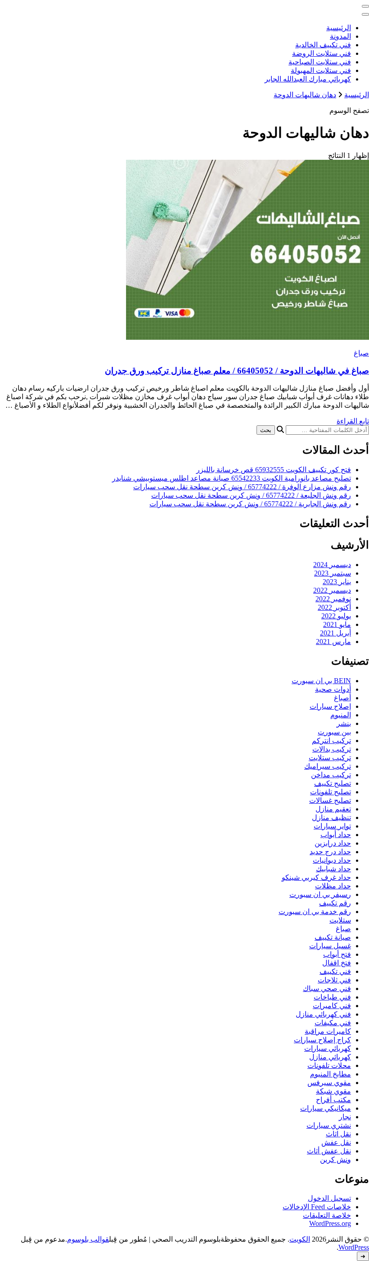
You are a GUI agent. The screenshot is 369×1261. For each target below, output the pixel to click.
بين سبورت (334, 732)
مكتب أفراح (333, 1099)
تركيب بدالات (331, 749)
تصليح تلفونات (330, 792)
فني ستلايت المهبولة (321, 70)
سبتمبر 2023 (332, 573)
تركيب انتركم (331, 740)
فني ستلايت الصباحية (319, 62)
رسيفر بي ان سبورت (320, 894)
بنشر (344, 723)
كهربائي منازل (330, 1057)
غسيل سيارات (330, 946)
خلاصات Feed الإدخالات (317, 1207)
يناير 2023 (337, 581)
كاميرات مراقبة (328, 1031)
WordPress (353, 1247)
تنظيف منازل (331, 817)
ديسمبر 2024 (332, 564)
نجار (345, 1117)
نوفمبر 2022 (333, 599)
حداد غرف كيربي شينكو (316, 877)
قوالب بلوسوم (88, 1239)
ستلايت (340, 920)
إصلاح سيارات (330, 706)
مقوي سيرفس (329, 1082)
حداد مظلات (333, 886)
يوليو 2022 (336, 616)
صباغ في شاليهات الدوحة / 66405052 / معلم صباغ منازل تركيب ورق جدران (237, 370)
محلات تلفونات (329, 1065)
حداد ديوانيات (332, 860)
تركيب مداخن (331, 775)
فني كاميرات (332, 1005)
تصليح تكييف (332, 783)
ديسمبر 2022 (332, 590)
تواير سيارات (332, 826)
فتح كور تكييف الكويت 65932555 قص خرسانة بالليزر (273, 469)
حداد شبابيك (333, 869)
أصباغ (342, 698)
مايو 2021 (337, 624)
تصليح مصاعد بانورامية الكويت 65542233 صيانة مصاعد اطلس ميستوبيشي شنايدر (231, 478)
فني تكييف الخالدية (323, 45)
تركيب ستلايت (330, 757)
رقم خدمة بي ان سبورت (315, 911)
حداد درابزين (333, 843)
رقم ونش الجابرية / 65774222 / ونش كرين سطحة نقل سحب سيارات (250, 504)
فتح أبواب (337, 954)
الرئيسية (338, 28)
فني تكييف (335, 971)
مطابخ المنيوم (330, 1074)
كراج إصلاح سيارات (322, 1040)
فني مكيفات (333, 1023)
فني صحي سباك (327, 988)
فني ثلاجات (334, 980)
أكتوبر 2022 (334, 607)
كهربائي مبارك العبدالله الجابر (308, 79)
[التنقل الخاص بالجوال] (365, 6)
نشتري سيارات (328, 1125)
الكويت (299, 1239)
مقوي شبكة (333, 1091)
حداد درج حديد (330, 852)
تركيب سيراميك (327, 766)
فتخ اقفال (336, 963)
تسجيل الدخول (329, 1198)
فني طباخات (332, 997)
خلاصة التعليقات (327, 1215)
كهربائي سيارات (327, 1048)
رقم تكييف (335, 903)
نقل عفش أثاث (329, 1151)
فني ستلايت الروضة (321, 53)
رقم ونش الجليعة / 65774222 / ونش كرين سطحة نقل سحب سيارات (251, 495)
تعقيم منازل (333, 809)
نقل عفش (336, 1142)
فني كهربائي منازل (323, 1014)
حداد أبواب (335, 834)
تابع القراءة (353, 421)
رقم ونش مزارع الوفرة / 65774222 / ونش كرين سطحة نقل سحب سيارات (242, 487)
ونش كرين (335, 1159)
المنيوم (340, 715)
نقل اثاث (338, 1134)
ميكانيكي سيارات (325, 1108)
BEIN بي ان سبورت (321, 681)
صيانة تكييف (333, 937)
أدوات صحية (333, 689)
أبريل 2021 (335, 633)
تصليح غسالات (330, 800)
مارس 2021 (333, 641)
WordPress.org (330, 1223)
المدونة (340, 36)
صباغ (361, 353)
